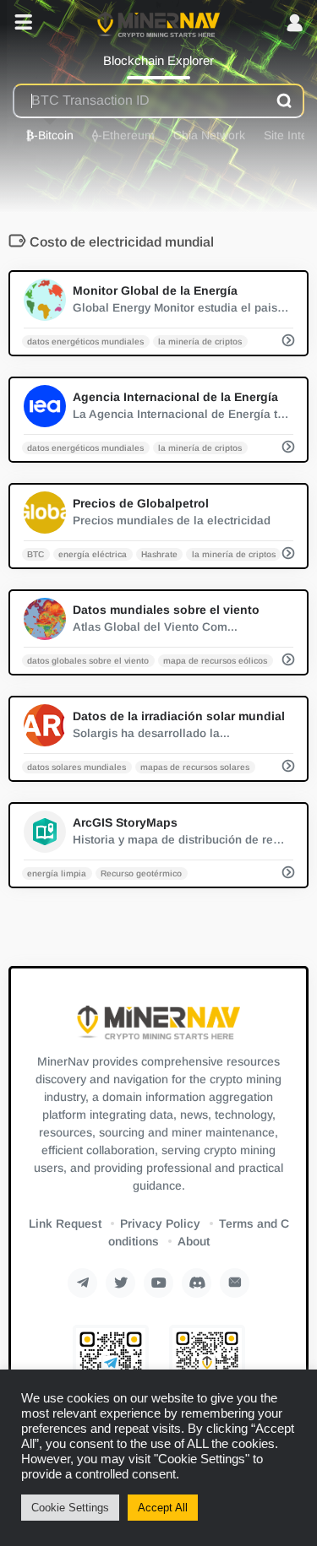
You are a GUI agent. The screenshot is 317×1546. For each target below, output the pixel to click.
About (194, 1241)
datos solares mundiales (76, 766)
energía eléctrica (92, 553)
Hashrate (159, 553)
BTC (35, 553)
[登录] (294, 24)
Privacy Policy (160, 1223)
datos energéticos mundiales (85, 340)
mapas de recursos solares (194, 766)
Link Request (65, 1223)
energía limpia (56, 872)
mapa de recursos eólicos (215, 660)
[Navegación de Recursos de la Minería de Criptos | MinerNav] (158, 23)
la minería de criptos (200, 340)
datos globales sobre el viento (88, 660)
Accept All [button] (163, 1507)
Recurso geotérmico (141, 872)
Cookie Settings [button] (70, 1507)
